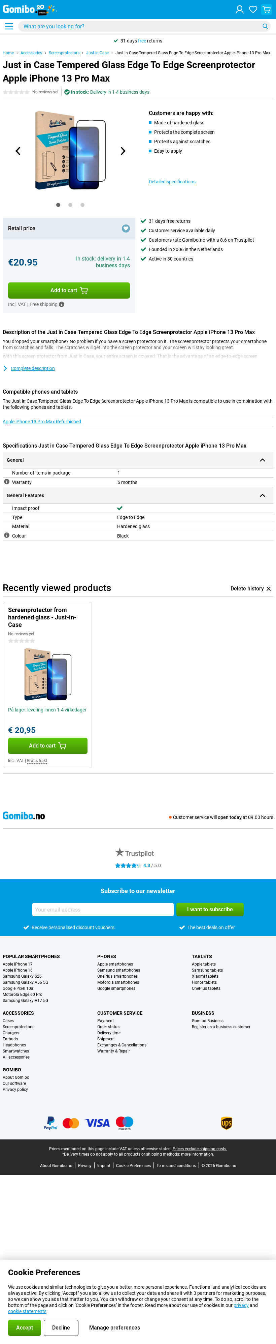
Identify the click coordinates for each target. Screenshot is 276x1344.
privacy (241, 1305)
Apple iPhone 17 (18, 964)
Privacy (85, 1165)
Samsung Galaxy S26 (22, 976)
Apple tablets (204, 964)
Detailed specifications (172, 181)
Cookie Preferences (133, 1165)
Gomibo (12, 1069)
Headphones (14, 1045)
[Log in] (239, 9)
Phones (106, 956)
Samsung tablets (207, 970)
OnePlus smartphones (117, 976)
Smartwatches (16, 1051)
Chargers (11, 1033)
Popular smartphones (31, 956)
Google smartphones (116, 988)
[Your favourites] (253, 9)
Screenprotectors (64, 53)
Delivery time (108, 1033)
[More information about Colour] (6, 535)
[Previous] (18, 151)
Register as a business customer (221, 1027)
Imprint (103, 1165)
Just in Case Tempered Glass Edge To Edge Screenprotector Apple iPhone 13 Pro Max (192, 53)
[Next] (122, 151)
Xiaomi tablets (205, 976)
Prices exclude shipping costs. (200, 1149)
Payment (105, 1020)
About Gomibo (16, 1077)
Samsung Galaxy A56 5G (25, 982)
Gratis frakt (37, 760)
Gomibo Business (207, 1020)
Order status (108, 1027)
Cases (8, 1020)
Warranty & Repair (113, 1051)
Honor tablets (204, 982)
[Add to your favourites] (126, 228)
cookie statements (27, 1311)
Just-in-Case (97, 53)
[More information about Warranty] (6, 481)
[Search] (265, 26)
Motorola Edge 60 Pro (22, 994)
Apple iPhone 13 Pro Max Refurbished (42, 421)
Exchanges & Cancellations (121, 1045)
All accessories (16, 1057)
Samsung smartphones (118, 970)
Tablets (202, 956)
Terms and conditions (176, 1165)
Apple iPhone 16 (18, 970)
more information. (197, 1154)
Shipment (106, 1039)
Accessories (31, 53)
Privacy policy (15, 1089)
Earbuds (10, 1039)
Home (8, 53)
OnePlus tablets (206, 988)
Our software (14, 1083)
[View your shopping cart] (266, 9)
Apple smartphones (115, 964)
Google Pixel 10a (18, 988)
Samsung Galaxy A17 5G (25, 1000)
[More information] (61, 304)
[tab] (58, 205)
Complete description (33, 368)
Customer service (119, 1013)
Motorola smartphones (118, 982)
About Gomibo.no (56, 1165)
